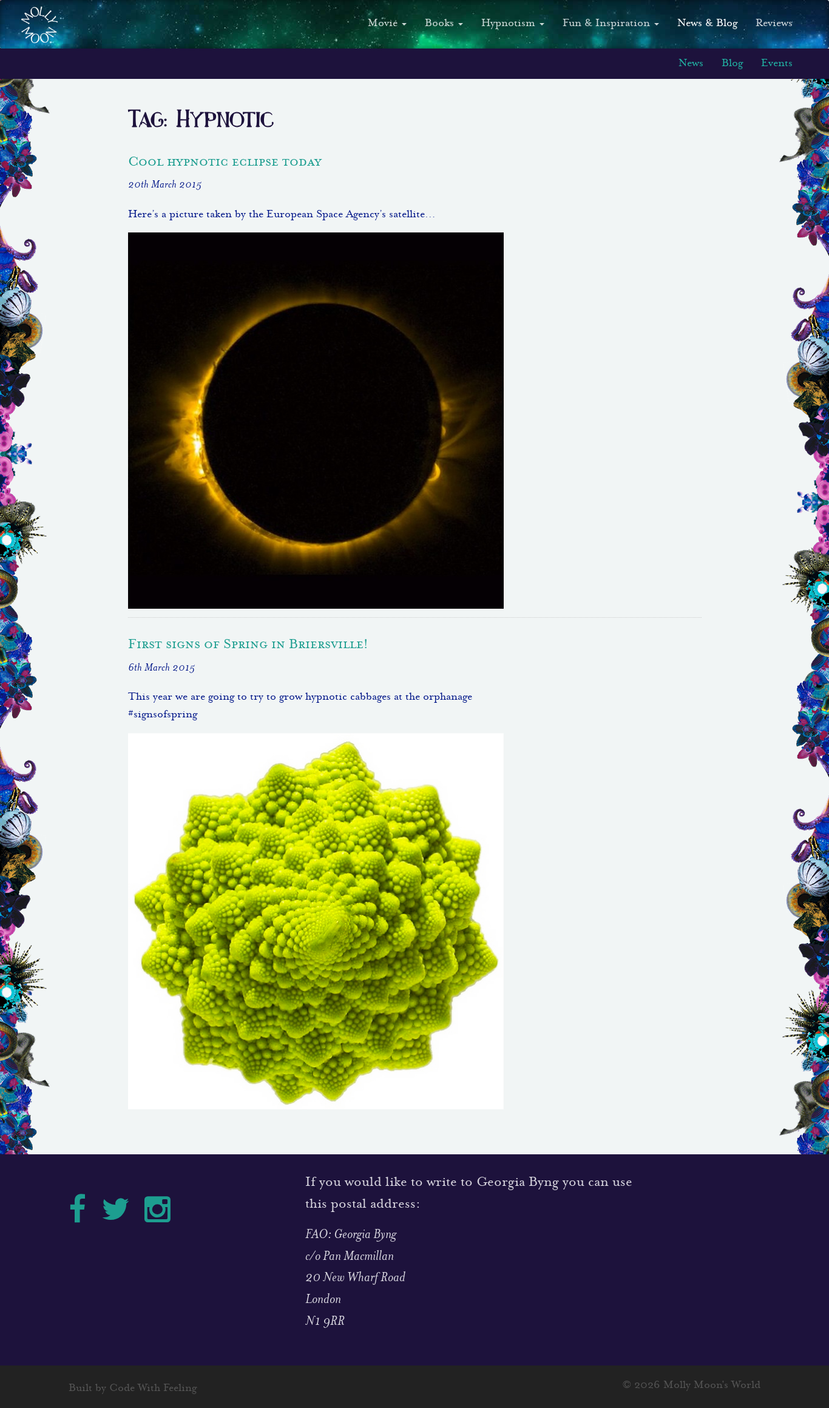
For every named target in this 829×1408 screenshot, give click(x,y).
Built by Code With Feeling (133, 1389)
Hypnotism (509, 24)
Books (441, 24)
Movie (384, 24)
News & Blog (707, 24)
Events (777, 64)
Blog (732, 64)
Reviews (774, 24)
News (690, 64)
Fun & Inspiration (608, 24)
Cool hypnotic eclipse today (225, 160)
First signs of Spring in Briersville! (248, 643)
